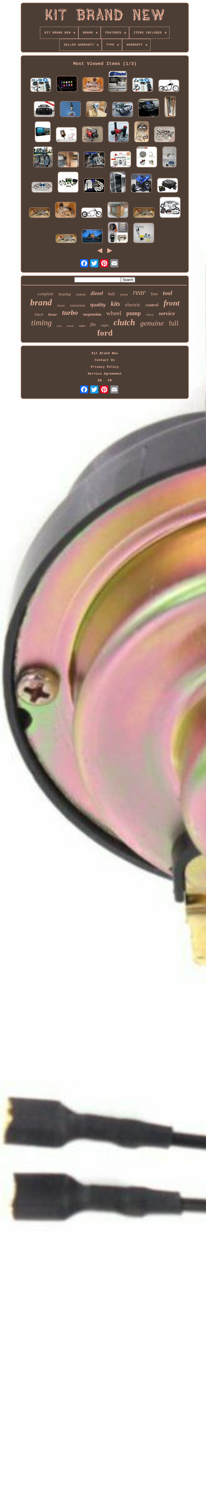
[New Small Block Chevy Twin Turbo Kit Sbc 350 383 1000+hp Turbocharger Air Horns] (42, 187)
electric (132, 304)
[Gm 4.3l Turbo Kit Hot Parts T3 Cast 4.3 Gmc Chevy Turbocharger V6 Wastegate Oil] (164, 135)
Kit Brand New (105, 353)
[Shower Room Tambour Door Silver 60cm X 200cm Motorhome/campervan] (170, 107)
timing (41, 322)
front (172, 303)
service (167, 313)
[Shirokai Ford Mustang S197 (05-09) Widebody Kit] (44, 110)
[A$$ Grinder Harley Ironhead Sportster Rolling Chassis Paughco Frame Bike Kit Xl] (43, 157)
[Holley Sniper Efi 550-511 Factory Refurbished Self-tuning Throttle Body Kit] (168, 185)
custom (81, 294)
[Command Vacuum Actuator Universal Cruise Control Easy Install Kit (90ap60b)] (42, 132)
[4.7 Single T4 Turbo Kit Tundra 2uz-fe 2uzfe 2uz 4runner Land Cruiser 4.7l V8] (96, 110)
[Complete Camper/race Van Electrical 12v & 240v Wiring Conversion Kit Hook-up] (143, 85)
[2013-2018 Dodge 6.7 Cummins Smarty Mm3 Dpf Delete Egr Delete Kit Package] (118, 81)
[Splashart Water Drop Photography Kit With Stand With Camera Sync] (169, 157)
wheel (113, 313)
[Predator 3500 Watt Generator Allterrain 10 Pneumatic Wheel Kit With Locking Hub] (92, 135)
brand (41, 302)
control (152, 305)
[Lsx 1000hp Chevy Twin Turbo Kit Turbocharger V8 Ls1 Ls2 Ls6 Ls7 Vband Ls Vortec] (39, 213)
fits (93, 324)
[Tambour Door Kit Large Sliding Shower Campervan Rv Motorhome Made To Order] (117, 182)
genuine (152, 323)
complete (45, 293)
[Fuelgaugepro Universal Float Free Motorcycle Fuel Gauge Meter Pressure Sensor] (66, 135)
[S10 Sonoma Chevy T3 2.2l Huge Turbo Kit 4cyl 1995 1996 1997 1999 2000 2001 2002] (66, 210)
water (82, 325)
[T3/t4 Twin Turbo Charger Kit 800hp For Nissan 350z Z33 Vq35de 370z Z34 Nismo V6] (94, 186)
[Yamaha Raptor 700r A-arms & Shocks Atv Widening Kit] (141, 183)
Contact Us (105, 360)
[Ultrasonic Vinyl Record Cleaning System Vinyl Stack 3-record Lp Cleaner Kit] (144, 233)
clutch (124, 322)
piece (59, 325)
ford (105, 332)
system (124, 294)
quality (98, 304)
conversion (77, 305)
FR (110, 380)
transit (70, 325)
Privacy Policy (105, 367)
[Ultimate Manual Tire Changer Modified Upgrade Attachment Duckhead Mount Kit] (119, 132)
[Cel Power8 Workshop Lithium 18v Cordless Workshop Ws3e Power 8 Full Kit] (68, 182)
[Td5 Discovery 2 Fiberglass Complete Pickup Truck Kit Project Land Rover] (123, 110)
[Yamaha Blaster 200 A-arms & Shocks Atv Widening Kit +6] (94, 160)
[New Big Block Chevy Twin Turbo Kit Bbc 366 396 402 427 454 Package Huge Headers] (141, 132)
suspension (92, 314)
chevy (150, 314)
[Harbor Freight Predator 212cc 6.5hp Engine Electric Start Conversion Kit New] (147, 157)
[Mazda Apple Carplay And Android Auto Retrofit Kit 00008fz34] (67, 84)
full (174, 323)
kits (115, 303)
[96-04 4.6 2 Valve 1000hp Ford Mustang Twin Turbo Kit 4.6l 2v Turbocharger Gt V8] (144, 213)
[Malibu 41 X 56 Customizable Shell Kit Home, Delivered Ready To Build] (92, 237)
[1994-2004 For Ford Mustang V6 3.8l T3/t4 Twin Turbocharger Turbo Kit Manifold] (66, 239)
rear (139, 292)
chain (61, 305)
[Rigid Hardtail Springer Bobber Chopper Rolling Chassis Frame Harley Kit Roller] (92, 213)
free (154, 293)
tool (167, 293)
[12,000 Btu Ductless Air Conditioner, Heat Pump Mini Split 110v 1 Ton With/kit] (121, 159)
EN (100, 380)
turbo (70, 312)
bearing (65, 294)
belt (111, 293)
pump (133, 313)
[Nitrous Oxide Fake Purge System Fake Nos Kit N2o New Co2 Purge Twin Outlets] (70, 110)
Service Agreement (105, 374)
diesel (97, 293)
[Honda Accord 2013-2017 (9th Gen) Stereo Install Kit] (149, 108)
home (52, 314)
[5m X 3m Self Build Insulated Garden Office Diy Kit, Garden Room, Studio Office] (118, 210)
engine (105, 325)
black (39, 314)
